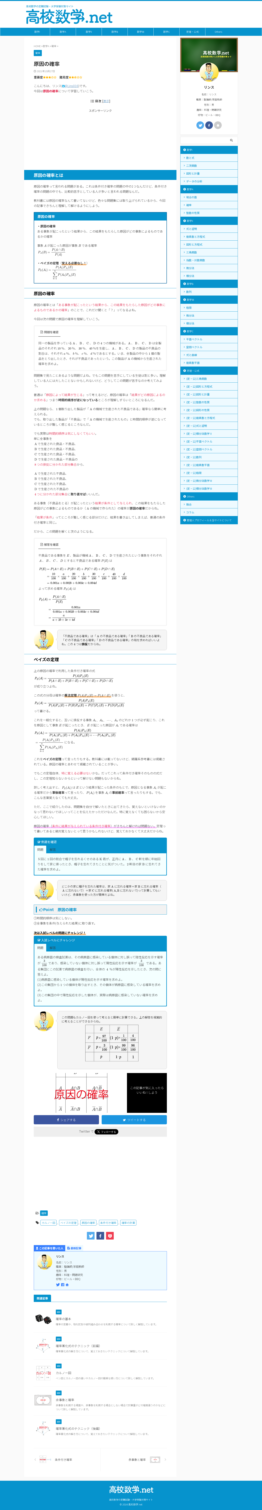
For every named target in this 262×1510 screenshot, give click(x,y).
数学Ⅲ (140, 31)
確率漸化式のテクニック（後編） (79, 1428)
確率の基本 (63, 1318)
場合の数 (191, 197)
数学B (114, 31)
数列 (189, 292)
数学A (63, 31)
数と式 (190, 158)
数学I (37, 31)
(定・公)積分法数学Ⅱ (199, 433)
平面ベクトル (194, 339)
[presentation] (45, 245)
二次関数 (191, 165)
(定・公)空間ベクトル (199, 449)
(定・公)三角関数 (196, 379)
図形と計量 (193, 173)
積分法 (190, 276)
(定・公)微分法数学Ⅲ (199, 481)
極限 (189, 308)
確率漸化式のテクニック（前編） (79, 1345)
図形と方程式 (194, 244)
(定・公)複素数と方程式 (200, 418)
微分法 (190, 268)
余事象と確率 (65, 1399)
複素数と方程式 (195, 236)
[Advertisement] (100, 139)
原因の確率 (88, 1223)
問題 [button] (40, 849)
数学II (89, 31)
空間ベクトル (194, 347)
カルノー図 (48, 1223)
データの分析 (194, 181)
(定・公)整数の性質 (198, 402)
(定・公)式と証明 (196, 426)
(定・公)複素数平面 (198, 465)
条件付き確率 (108, 1223)
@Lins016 (71, 85)
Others (218, 31)
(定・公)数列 (194, 457)
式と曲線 (191, 355)
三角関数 (191, 252)
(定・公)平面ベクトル (199, 441)
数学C (166, 31)
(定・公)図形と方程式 (199, 386)
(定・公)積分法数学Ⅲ (199, 488)
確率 (44, 1213)
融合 (189, 504)
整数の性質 (193, 213)
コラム (190, 512)
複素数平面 (193, 363)
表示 (106, 101)
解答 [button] (53, 849)
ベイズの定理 (68, 1223)
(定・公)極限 (194, 473)
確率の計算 (128, 1223)
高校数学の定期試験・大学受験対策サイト (131, 1499)
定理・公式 (192, 31)
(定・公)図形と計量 (198, 394)
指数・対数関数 (195, 260)
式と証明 (191, 229)
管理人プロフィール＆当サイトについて (209, 520)
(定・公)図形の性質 (198, 410)
